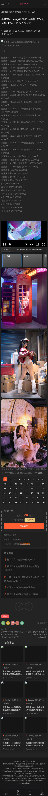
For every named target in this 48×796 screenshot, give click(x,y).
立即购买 (24, 526)
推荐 (7, 249)
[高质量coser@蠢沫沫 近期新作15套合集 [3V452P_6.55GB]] (12, 654)
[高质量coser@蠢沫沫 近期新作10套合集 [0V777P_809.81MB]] (36, 654)
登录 (40, 472)
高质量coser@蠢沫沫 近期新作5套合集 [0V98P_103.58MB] (35, 744)
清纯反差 (29, 31)
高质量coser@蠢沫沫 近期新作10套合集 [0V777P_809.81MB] (35, 672)
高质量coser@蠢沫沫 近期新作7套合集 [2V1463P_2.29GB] (12, 708)
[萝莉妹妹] (24, 4)
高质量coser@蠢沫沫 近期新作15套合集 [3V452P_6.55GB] (12, 672)
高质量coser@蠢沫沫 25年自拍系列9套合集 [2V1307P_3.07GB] (35, 708)
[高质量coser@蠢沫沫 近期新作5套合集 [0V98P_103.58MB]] (36, 725)
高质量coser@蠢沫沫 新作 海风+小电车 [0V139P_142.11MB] (12, 744)
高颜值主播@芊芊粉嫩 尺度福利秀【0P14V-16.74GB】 (36, 634)
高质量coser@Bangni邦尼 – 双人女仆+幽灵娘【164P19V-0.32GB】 (12, 634)
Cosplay (20, 31)
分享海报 (43, 623)
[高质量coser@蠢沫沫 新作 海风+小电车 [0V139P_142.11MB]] (12, 725)
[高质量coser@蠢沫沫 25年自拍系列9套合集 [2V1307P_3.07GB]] (36, 689)
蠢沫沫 (5, 616)
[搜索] (7, 3)
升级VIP (30, 520)
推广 (11, 34)
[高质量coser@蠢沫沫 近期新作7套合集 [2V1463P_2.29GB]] (12, 689)
